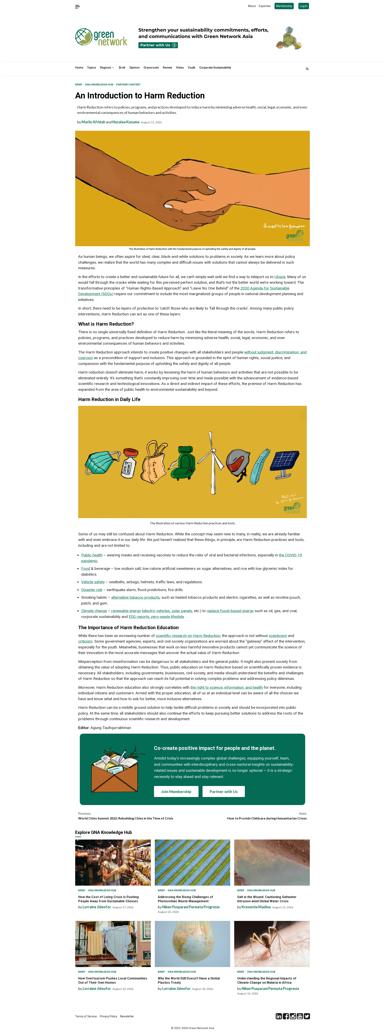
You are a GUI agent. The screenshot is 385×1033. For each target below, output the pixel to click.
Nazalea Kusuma (125, 122)
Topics (91, 67)
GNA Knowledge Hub (99, 84)
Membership (284, 6)
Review (167, 67)
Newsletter (127, 1016)
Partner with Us (224, 791)
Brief (122, 67)
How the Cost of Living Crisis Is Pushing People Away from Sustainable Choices (113, 863)
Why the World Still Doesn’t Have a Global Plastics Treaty (192, 944)
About (252, 6)
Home (79, 67)
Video (180, 67)
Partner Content (128, 84)
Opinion (134, 67)
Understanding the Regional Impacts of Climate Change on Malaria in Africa (272, 944)
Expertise (265, 6)
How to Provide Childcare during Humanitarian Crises (267, 815)
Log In (303, 6)
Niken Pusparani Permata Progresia (191, 907)
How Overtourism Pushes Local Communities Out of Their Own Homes (113, 944)
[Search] (307, 69)
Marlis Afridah (93, 122)
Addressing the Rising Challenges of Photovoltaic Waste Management (192, 863)
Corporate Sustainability (215, 67)
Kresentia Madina (256, 907)
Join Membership (176, 791)
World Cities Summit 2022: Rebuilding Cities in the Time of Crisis (125, 815)
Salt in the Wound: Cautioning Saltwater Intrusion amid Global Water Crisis (272, 863)
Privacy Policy (108, 1016)
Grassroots (151, 67)
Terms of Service (86, 1016)
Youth (191, 67)
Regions (105, 67)
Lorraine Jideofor (97, 907)
